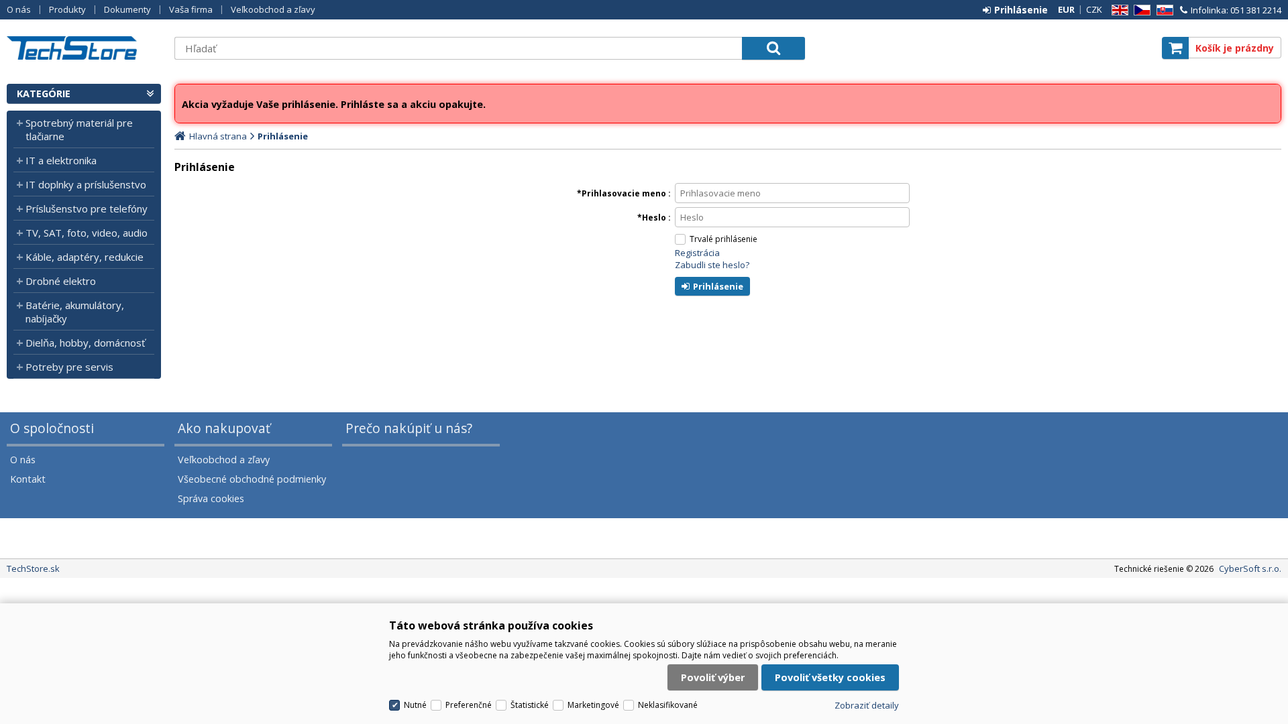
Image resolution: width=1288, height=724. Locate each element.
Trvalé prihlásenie (723, 239)
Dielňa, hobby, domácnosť (85, 342)
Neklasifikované (668, 705)
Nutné (415, 705)
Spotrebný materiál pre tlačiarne (79, 129)
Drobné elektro (60, 281)
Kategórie (43, 93)
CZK (1094, 9)
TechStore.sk (84, 48)
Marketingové (593, 705)
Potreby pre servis (69, 366)
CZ (1139, 10)
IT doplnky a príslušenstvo (85, 184)
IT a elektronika (61, 160)
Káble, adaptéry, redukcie (84, 256)
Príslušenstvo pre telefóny (86, 208)
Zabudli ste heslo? (712, 265)
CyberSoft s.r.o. (1250, 568)
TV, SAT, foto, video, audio (86, 232)
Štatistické (530, 705)
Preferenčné (468, 705)
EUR (1066, 9)
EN (1117, 10)
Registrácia (697, 253)
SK (1162, 10)
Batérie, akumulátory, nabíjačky (74, 311)
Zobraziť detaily (867, 705)
